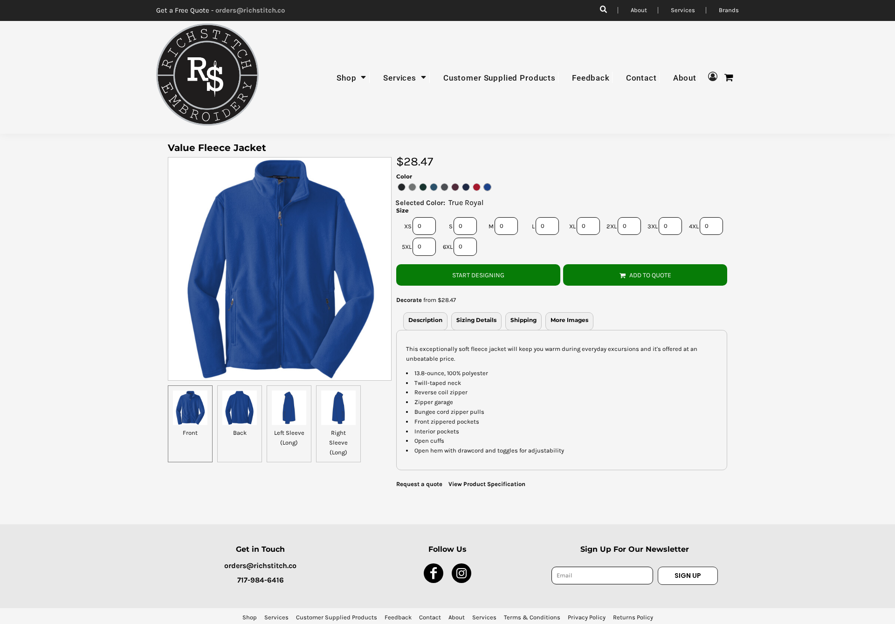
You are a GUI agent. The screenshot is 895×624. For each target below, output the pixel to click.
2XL (611, 226)
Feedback (398, 617)
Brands (729, 10)
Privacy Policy (587, 617)
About (639, 10)
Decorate (409, 299)
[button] (352, 77)
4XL (694, 226)
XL (572, 226)
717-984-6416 (260, 580)
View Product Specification (486, 483)
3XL (652, 226)
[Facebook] (433, 573)
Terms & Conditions (532, 617)
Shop (249, 617)
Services (683, 10)
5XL (407, 246)
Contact (430, 617)
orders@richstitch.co (250, 10)
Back (240, 432)
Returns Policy (633, 617)
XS (408, 226)
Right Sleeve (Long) (338, 442)
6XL (448, 246)
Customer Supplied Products (336, 617)
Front (190, 432)
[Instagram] (461, 573)
